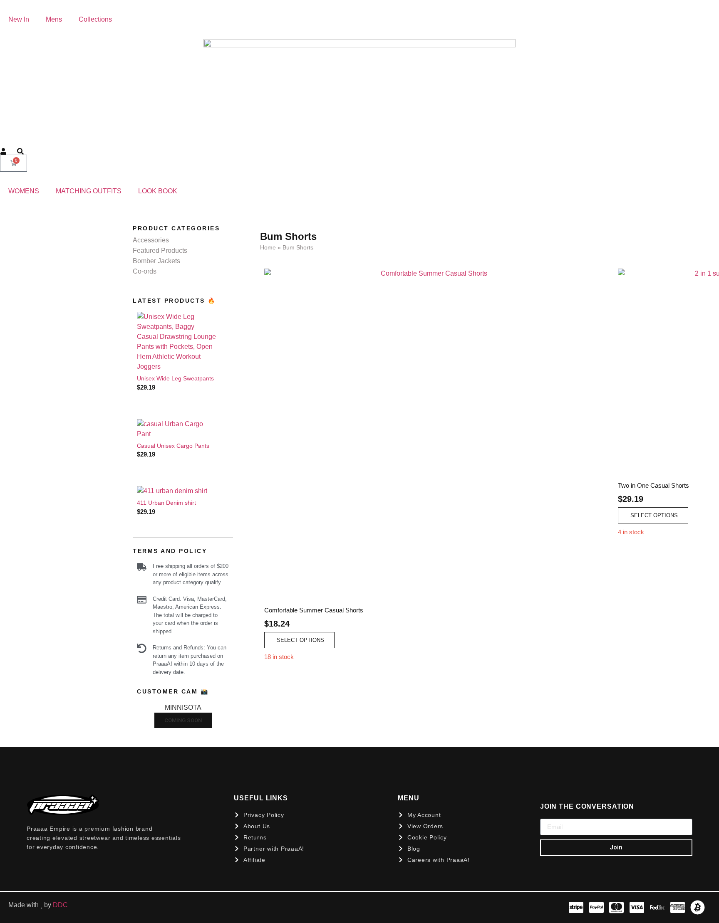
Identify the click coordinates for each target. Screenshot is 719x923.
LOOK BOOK (157, 191)
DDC (61, 904)
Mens (54, 19)
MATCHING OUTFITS (88, 191)
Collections (95, 19)
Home (268, 247)
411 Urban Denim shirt (166, 502)
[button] (299, 640)
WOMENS (23, 191)
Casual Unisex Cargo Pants (173, 445)
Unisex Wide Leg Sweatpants (175, 378)
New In (18, 19)
